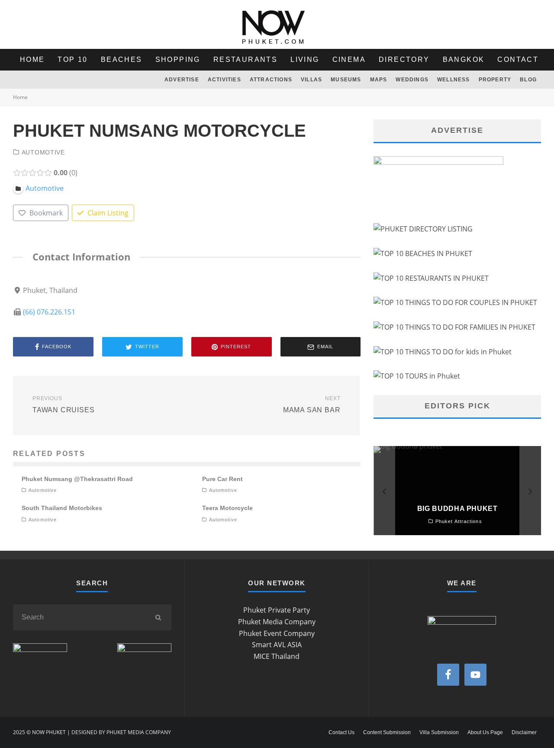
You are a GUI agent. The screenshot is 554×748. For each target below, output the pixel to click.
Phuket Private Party (276, 610)
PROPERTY (495, 80)
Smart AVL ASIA (277, 644)
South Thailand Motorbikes (62, 507)
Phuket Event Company (277, 633)
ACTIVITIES (224, 80)
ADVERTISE (181, 80)
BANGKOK (464, 59)
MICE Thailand (277, 656)
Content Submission (387, 732)
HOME (32, 59)
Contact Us (341, 732)
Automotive (43, 152)
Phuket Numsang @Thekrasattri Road (77, 478)
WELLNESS (453, 80)
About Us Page (485, 732)
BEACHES (121, 59)
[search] (158, 617)
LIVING (304, 59)
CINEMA (349, 59)
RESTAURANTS (245, 59)
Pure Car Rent (222, 478)
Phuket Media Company (277, 621)
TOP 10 (72, 59)
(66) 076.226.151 (49, 312)
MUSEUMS (346, 80)
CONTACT (517, 59)
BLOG (528, 80)
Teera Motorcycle (227, 507)
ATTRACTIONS (271, 80)
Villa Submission (439, 732)
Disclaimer (524, 732)
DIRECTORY (404, 59)
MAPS (378, 80)
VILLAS (311, 80)
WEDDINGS (412, 80)
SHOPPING (177, 59)
